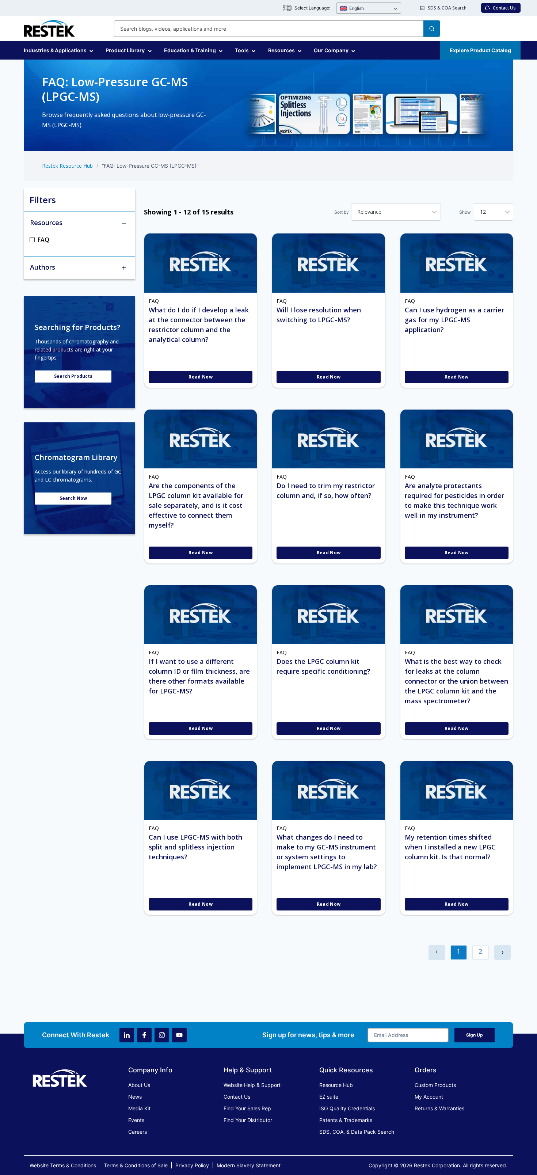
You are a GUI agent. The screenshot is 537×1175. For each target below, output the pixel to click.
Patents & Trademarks (345, 1120)
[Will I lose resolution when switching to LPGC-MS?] (328, 262)
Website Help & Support (252, 1085)
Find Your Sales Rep (247, 1108)
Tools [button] (242, 50)
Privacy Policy (192, 1165)
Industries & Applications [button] (55, 50)
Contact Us (237, 1097)
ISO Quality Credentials (347, 1108)
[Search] (431, 28)
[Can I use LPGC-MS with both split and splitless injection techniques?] (200, 790)
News (135, 1097)
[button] (368, 8)
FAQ (154, 300)
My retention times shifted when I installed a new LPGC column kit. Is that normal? (450, 847)
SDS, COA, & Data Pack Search (356, 1132)
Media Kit (139, 1108)
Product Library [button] (125, 50)
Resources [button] (281, 50)
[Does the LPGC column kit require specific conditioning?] (328, 614)
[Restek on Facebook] (144, 1035)
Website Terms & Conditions (63, 1165)
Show (465, 212)
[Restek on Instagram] (162, 1035)
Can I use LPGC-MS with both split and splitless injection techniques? (195, 847)
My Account (429, 1097)
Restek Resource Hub (67, 165)
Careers (137, 1132)
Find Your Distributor (248, 1120)
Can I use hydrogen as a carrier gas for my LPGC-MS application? (454, 319)
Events (136, 1120)
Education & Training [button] (190, 50)
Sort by (341, 212)
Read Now (200, 377)
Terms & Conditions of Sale (136, 1165)
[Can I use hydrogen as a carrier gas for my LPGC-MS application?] (456, 262)
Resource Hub (336, 1085)
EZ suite (328, 1097)
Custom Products (435, 1085)
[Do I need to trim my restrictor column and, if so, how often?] (328, 439)
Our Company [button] (331, 50)
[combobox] (277, 29)
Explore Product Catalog (480, 50)
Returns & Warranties (439, 1108)
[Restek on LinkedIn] (126, 1035)
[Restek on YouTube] (179, 1035)
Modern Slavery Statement (249, 1165)
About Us (139, 1085)
